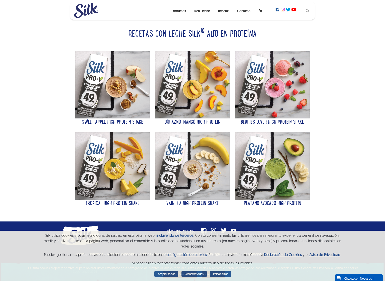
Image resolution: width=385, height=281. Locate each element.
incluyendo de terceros (174, 235)
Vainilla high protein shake (192, 204)
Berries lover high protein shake (272, 122)
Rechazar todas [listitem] (194, 274)
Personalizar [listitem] (220, 274)
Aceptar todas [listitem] (166, 274)
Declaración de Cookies (283, 254)
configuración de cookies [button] (186, 254)
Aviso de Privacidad (324, 254)
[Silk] (86, 16)
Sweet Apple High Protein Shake (112, 122)
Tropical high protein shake (113, 204)
